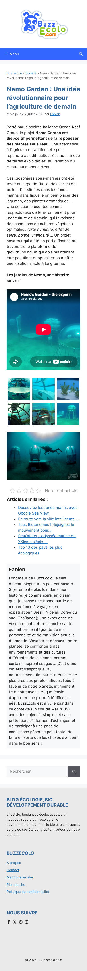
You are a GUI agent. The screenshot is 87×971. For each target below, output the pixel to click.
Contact (13, 870)
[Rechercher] (74, 771)
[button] (81, 54)
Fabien (55, 114)
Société (30, 73)
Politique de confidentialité (28, 892)
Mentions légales (20, 877)
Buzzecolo (14, 73)
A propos (14, 863)
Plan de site (16, 884)
